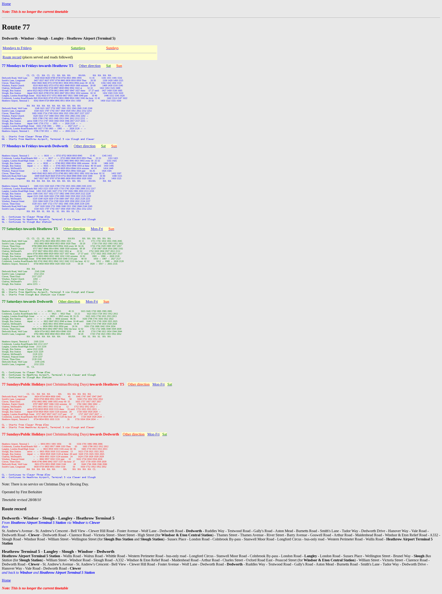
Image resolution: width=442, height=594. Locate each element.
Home (6, 4)
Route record (12, 57)
